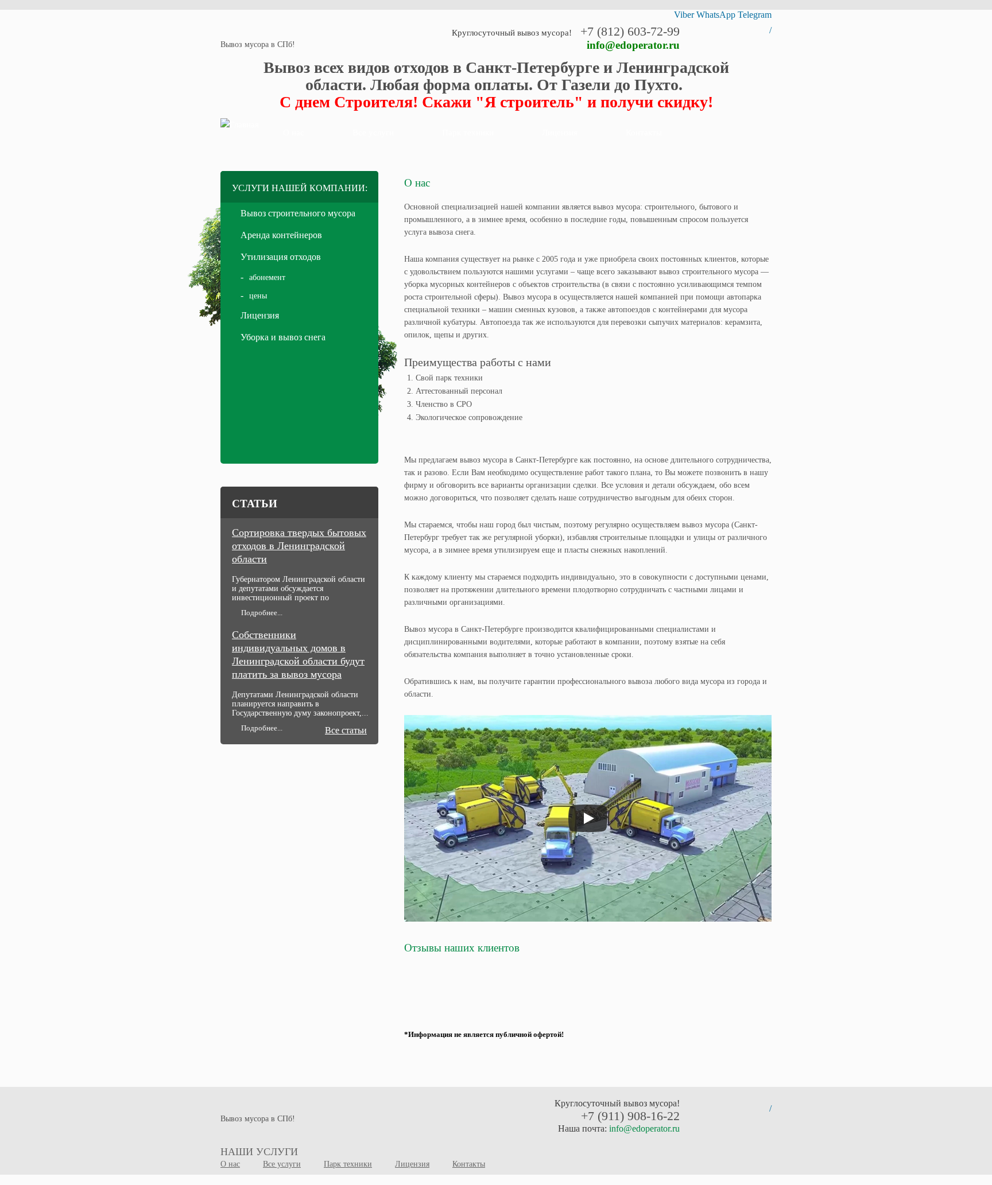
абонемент (267, 277)
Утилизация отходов (281, 257)
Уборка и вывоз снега (283, 337)
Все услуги (373, 132)
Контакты (644, 132)
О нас (293, 132)
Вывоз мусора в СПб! (257, 44)
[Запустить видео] (587, 818)
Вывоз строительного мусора (298, 213)
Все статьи (346, 730)
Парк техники (468, 132)
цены (258, 296)
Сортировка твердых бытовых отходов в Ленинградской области (299, 546)
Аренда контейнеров (281, 235)
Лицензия (560, 132)
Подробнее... (261, 612)
